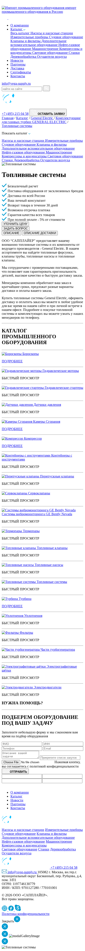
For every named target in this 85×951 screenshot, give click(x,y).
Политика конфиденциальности (25, 914)
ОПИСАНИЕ (11, 233)
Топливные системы (17, 126)
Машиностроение (45, 49)
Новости (16, 60)
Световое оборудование (50, 52)
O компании (19, 25)
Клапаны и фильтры (25, 41)
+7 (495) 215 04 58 (15, 114)
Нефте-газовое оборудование (24, 152)
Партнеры (18, 64)
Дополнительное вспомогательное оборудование (38, 43)
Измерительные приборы (29, 37)
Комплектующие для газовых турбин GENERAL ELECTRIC (41, 120)
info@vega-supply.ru (16, 83)
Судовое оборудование (66, 37)
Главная (8, 118)
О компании (19, 792)
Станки (74, 52)
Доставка (17, 68)
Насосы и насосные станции (52, 33)
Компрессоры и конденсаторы (25, 156)
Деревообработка (23, 56)
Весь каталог (20, 33)
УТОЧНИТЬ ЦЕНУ (15, 224)
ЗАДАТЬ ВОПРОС (15, 228)
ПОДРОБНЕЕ (12, 361)
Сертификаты (20, 72)
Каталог (16, 29)
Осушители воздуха (52, 56)
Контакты (17, 76)
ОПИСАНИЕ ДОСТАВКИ (40, 233)
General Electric (42, 118)
